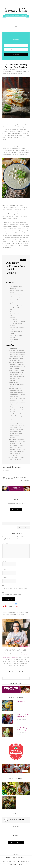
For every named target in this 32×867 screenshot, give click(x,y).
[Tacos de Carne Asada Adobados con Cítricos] (9, 788)
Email (4, 569)
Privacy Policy (25, 861)
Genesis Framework (25, 863)
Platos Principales (20, 477)
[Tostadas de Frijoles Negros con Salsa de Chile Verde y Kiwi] (9, 803)
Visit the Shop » (16, 509)
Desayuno (6, 477)
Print (23, 260)
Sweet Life (16, 861)
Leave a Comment (24, 480)
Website (4, 577)
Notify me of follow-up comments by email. (14, 588)
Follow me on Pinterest (16, 842)
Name (4, 561)
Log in (20, 864)
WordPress (13, 864)
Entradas (12, 477)
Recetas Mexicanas (8, 478)
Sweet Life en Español (16, 13)
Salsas (16, 478)
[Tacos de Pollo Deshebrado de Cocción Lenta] (23, 788)
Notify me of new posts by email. (11, 594)
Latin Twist (15, 657)
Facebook (16, 826)
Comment (5, 543)
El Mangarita (21, 701)
